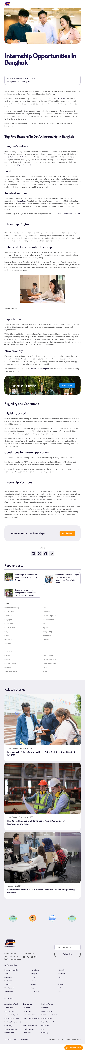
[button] (78, 4)
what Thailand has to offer (69, 213)
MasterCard (21, 201)
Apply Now (67, 385)
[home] (7, 4)
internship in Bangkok (40, 368)
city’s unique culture (25, 165)
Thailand (61, 98)
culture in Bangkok (15, 157)
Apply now (67, 533)
